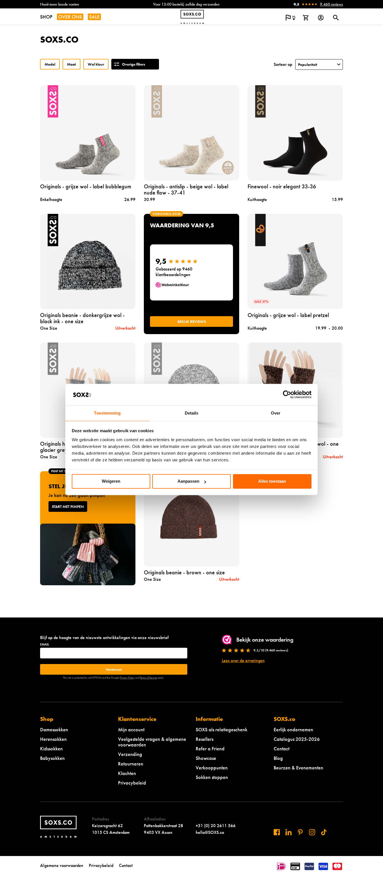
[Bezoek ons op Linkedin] (288, 832)
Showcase (206, 758)
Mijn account (131, 729)
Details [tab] (192, 413)
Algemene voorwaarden (61, 865)
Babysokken (52, 758)
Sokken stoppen (212, 777)
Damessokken (54, 729)
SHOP (46, 16)
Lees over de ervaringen (243, 660)
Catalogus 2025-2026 (297, 739)
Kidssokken (51, 748)
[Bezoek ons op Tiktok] (324, 832)
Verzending (130, 754)
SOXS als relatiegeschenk (221, 729)
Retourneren (130, 763)
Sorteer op (283, 64)
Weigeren (111, 481)
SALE (94, 16)
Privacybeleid (132, 782)
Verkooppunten (212, 767)
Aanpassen (188, 481)
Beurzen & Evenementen (298, 767)
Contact (281, 748)
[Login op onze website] (321, 18)
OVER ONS (70, 16)
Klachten (127, 773)
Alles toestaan (272, 481)
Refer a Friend (210, 748)
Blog (278, 758)
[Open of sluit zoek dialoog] (336, 18)
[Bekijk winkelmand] (306, 18)
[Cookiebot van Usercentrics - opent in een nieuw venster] (287, 394)
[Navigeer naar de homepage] (192, 17)
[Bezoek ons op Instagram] (312, 832)
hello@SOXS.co (210, 832)
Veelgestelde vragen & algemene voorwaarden (152, 742)
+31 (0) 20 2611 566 (216, 826)
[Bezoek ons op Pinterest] (300, 832)
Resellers (204, 739)
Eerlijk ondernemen (293, 729)
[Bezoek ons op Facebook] (277, 832)
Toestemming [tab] (107, 413)
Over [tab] (275, 413)
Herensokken (53, 739)
